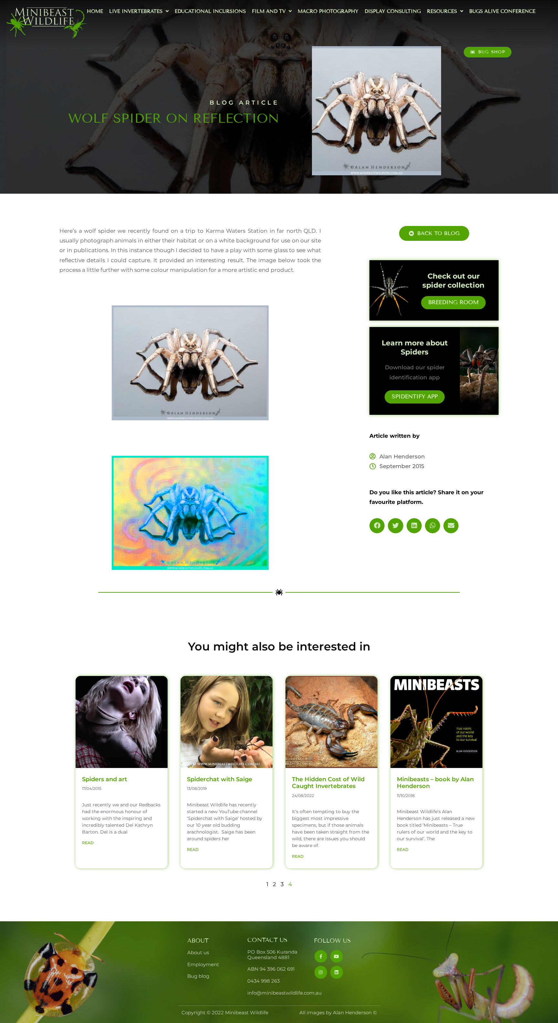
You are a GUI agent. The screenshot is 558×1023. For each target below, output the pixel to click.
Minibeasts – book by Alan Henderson (435, 783)
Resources (442, 11)
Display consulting (393, 11)
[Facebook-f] (321, 956)
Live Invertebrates (135, 11)
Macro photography (328, 11)
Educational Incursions (210, 11)
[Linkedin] (336, 972)
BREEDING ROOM (453, 302)
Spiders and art (104, 779)
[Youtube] (336, 956)
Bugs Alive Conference (502, 11)
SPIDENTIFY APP (415, 396)
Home (95, 11)
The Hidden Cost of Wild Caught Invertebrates (328, 783)
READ (88, 842)
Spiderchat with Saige (219, 779)
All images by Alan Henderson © (338, 1012)
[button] (377, 525)
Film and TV (268, 11)
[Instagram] (321, 972)
